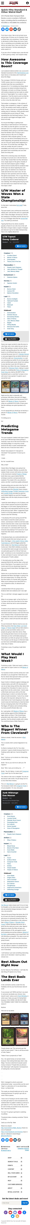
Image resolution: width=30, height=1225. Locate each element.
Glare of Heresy (11, 318)
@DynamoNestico (6, 1136)
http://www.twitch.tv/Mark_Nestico (11, 1128)
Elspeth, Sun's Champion (14, 267)
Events (10, 1165)
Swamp (9, 866)
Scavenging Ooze (12, 822)
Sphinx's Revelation (12, 293)
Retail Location (13, 1192)
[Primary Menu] (2, 3)
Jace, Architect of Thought (14, 269)
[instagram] (19, 1212)
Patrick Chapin (11, 628)
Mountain (15, 489)
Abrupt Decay (11, 846)
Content (11, 1169)
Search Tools (13, 1161)
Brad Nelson (15, 545)
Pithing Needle (11, 324)
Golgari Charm (11, 877)
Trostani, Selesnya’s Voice (20, 491)
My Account (12, 1177)
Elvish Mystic (11, 816)
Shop (10, 1158)
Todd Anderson (5, 543)
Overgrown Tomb (21, 786)
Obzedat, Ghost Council (14, 820)
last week (19, 205)
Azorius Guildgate (12, 299)
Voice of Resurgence (22, 370)
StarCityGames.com (22, 73)
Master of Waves (13, 192)
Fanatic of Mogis (22, 474)
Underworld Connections (14, 887)
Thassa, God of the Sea (14, 261)
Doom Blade (10, 850)
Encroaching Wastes (13, 317)
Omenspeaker (11, 259)
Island (9, 303)
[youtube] (10, 1212)
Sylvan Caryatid (11, 826)
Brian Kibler (17, 626)
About (10, 1188)
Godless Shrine (11, 860)
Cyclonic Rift (10, 291)
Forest (9, 858)
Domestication (11, 313)
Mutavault (10, 305)
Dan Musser (4, 905)
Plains (9, 307)
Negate (9, 322)
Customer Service (14, 1184)
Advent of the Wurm (13, 848)
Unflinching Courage (7, 491)
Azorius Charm (11, 289)
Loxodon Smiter (8, 493)
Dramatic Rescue (12, 315)
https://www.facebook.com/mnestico (12, 1132)
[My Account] (27, 3)
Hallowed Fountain (12, 301)
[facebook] (24, 1212)
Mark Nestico (6, 26)
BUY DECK (22, 246)
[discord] (15, 1212)
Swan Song (10, 328)
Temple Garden (11, 868)
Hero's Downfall (11, 852)
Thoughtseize (11, 885)
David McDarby (22, 996)
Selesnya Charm (13, 368)
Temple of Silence (12, 870)
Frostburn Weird (11, 255)
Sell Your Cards (14, 1173)
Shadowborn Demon (13, 881)
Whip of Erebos (11, 840)
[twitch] (5, 1212)
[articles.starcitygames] (17, 1216)
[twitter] (12, 1216)
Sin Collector (11, 824)
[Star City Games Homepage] (15, 2)
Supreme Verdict (12, 283)
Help (9, 1180)
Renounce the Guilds (13, 326)
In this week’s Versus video (20, 541)
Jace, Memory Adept (13, 271)
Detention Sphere (12, 277)
